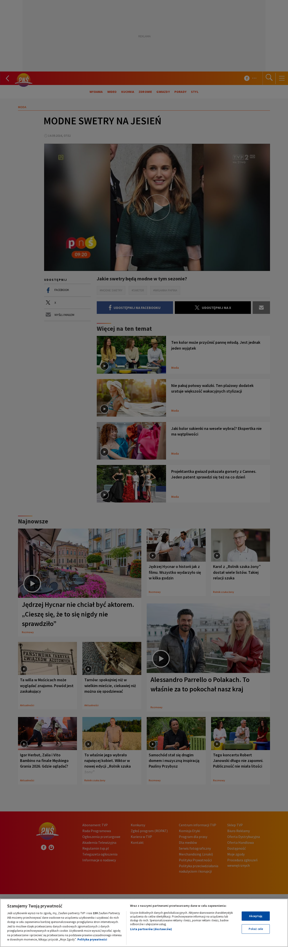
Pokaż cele (256, 929)
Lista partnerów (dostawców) (151, 929)
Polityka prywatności (92, 939)
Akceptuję (255, 916)
